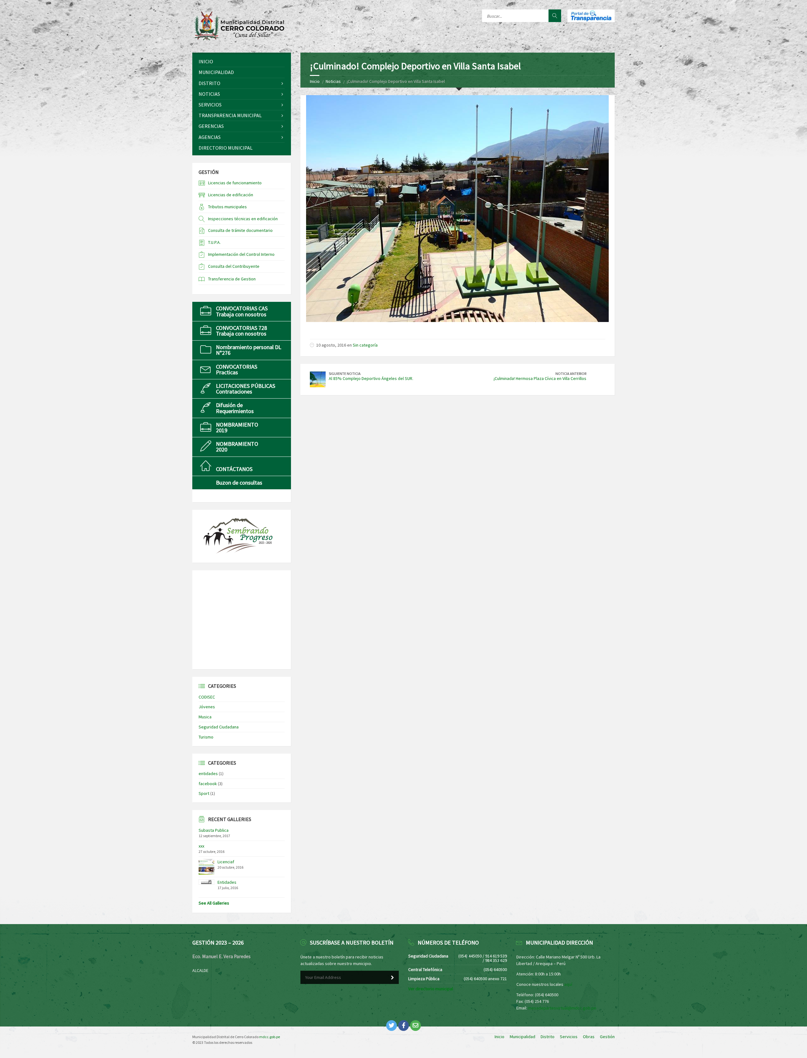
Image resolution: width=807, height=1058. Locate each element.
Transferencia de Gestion (232, 279)
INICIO (206, 61)
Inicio (315, 81)
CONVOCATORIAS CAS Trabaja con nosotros (242, 311)
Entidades (227, 882)
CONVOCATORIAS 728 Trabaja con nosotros (241, 330)
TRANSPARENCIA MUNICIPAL (230, 115)
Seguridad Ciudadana (219, 727)
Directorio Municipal (226, 148)
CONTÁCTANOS (234, 469)
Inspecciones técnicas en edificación (243, 218)
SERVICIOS (210, 104)
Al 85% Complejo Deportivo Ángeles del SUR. (371, 378)
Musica (205, 717)
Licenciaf (226, 862)
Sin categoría (365, 345)
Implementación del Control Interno (241, 254)
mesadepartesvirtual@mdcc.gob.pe (562, 1008)
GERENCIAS (211, 126)
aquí (568, 984)
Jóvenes (207, 707)
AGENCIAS (210, 137)
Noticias (333, 81)
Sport (204, 793)
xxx (201, 846)
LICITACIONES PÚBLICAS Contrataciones (245, 388)
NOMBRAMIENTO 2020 (237, 446)
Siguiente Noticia (345, 373)
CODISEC (207, 697)
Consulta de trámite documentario (240, 230)
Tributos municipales (227, 207)
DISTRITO (209, 83)
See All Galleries (214, 903)
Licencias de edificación (230, 195)
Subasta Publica (214, 830)
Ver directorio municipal (430, 989)
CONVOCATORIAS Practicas (236, 369)
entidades (208, 773)
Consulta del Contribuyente (233, 266)
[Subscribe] (392, 977)
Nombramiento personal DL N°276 (248, 349)
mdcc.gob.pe (269, 1036)
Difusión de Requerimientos (235, 407)
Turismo (206, 737)
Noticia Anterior (570, 373)
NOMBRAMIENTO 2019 (237, 427)
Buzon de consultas (239, 482)
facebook (208, 783)
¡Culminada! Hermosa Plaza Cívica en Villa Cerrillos (540, 378)
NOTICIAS (209, 94)
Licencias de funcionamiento (235, 183)
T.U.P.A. (214, 242)
